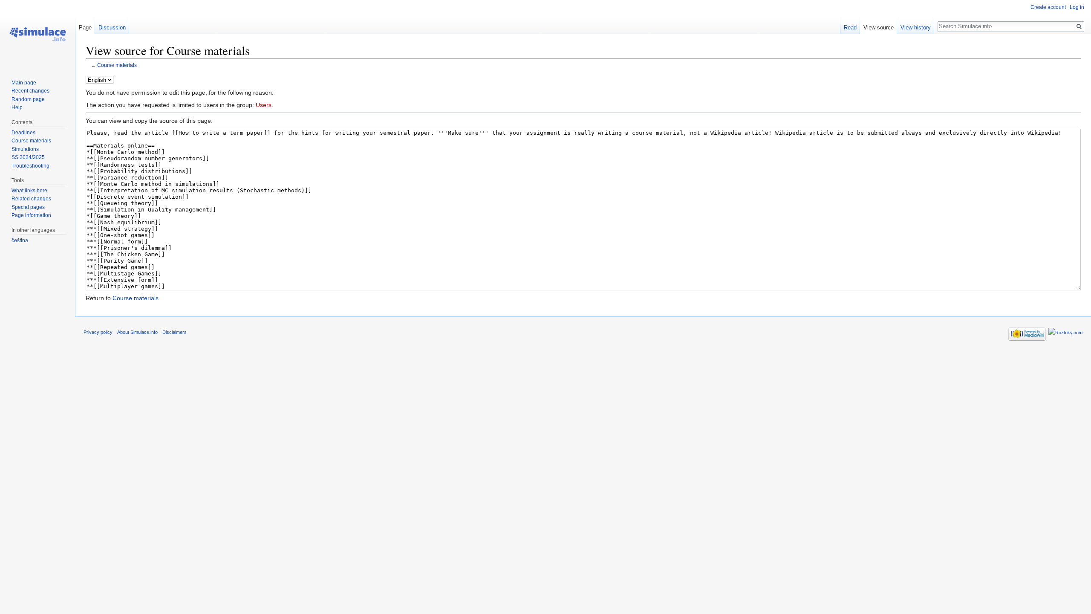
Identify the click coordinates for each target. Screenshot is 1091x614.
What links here (29, 191)
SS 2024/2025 (28, 157)
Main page (24, 83)
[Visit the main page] (37, 34)
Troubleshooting (30, 166)
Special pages (28, 207)
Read (850, 27)
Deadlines (23, 133)
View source (878, 27)
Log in (1077, 7)
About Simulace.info (137, 332)
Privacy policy (98, 332)
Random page (28, 99)
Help (17, 107)
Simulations (25, 149)
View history (916, 27)
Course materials (117, 65)
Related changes (31, 199)
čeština (20, 240)
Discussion (112, 27)
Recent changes (30, 91)
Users (263, 104)
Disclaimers (174, 332)
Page (85, 27)
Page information (31, 215)
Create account (1048, 7)
